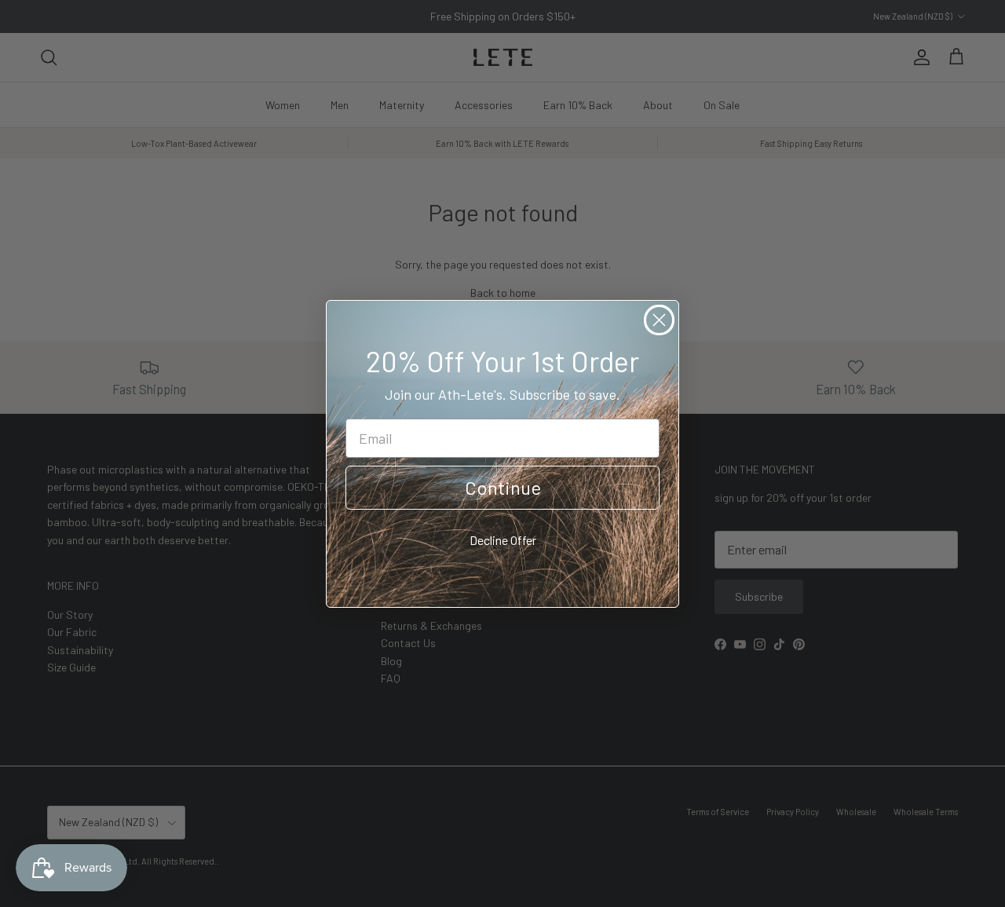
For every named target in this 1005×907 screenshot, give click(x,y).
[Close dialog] (659, 320)
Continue (503, 487)
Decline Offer (503, 539)
